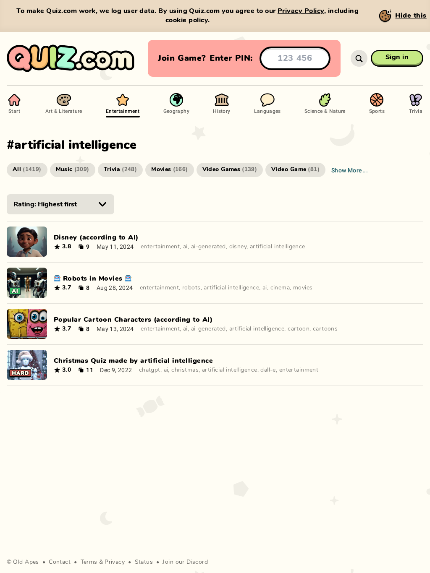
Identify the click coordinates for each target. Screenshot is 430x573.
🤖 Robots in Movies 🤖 (93, 278)
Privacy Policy (301, 11)
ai (185, 247)
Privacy (115, 562)
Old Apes (26, 562)
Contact (60, 562)
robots (191, 288)
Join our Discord (185, 562)
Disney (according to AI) (96, 237)
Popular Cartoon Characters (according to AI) (133, 319)
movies (303, 288)
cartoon (298, 329)
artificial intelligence (277, 247)
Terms (89, 562)
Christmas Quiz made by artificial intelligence (133, 360)
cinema (280, 288)
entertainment (160, 247)
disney (238, 247)
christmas (185, 370)
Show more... (349, 170)
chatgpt (149, 370)
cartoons (325, 329)
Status (144, 562)
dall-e (268, 370)
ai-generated (208, 247)
